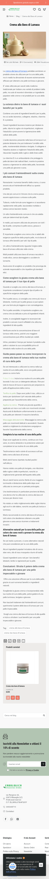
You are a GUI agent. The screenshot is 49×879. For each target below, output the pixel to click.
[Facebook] (5, 819)
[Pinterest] (17, 819)
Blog (17, 16)
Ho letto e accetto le (24, 770)
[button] (45, 2)
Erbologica (7, 838)
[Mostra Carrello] (44, 9)
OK (41, 865)
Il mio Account (29, 838)
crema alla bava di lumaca (16, 71)
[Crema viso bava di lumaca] (22, 667)
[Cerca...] (39, 9)
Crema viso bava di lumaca (15, 686)
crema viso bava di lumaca (14, 633)
